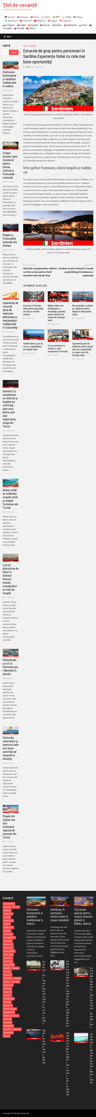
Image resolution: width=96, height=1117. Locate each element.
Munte (15, 982)
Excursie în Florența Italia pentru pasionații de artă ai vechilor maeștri (33, 310)
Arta (16, 907)
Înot (6, 1036)
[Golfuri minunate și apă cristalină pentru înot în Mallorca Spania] (81, 1034)
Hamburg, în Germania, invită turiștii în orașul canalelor (59, 915)
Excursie (8, 948)
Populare (9, 999)
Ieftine (7, 972)
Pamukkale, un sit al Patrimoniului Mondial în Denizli (10, 667)
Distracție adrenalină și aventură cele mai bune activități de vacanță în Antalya (10, 748)
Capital (8, 914)
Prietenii (8, 1005)
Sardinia (32, 46)
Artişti (7, 910)
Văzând (8, 1033)
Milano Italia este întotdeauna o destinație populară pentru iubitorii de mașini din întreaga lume (56, 313)
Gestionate (9, 965)
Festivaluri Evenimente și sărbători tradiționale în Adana (9, 79)
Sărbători (8, 1026)
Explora (8, 955)
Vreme (17, 1029)
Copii (7, 931)
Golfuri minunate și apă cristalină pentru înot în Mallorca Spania (91, 1058)
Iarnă (7, 968)
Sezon (7, 1019)
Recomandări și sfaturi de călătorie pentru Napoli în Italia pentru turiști (82, 310)
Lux (6, 982)
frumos (8, 961)
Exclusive (8, 944)
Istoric (7, 978)
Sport (7, 1022)
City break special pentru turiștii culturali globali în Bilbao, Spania (83, 916)
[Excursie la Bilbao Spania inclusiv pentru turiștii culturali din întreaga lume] (81, 968)
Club (7, 924)
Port (7, 1002)
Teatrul (7, 1029)
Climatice (8, 921)
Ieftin (16, 968)
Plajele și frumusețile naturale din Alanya (10, 240)
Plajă (7, 995)
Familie (8, 958)
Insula (7, 975)
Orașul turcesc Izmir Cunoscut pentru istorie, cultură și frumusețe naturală (10, 165)
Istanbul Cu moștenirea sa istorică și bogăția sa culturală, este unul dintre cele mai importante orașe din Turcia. (10, 409)
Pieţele (7, 992)
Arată (7, 907)
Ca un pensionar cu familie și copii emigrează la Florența (58, 348)
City (7, 917)
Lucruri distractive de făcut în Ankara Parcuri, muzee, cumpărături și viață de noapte (10, 579)
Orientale (8, 985)
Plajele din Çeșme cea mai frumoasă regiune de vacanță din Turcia (9, 827)
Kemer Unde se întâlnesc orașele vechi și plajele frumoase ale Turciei (10, 498)
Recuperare (9, 1012)
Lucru (17, 978)
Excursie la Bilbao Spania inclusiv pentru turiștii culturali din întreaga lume (91, 997)
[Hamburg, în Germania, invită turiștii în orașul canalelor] (59, 901)
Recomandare (10, 1009)
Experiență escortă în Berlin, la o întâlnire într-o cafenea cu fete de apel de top (67, 1064)
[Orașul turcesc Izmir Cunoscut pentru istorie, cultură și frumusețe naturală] (34, 962)
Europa (8, 941)
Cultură (8, 934)
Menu (9, 36)
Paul (28, 67)
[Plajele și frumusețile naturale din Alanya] (34, 1031)
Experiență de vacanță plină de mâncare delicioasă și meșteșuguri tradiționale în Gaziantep (10, 315)
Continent (8, 927)
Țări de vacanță (20, 5)
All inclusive (9, 904)
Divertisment (9, 938)
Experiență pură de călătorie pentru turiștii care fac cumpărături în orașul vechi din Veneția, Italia (82, 349)
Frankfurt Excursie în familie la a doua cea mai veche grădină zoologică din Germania (67, 993)
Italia (25, 46)
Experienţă (9, 951)
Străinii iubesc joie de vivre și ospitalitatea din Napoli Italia (33, 346)
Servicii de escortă (11, 1016)
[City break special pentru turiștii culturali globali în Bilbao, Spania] (83, 901)
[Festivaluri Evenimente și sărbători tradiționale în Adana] (36, 901)
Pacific (7, 989)
